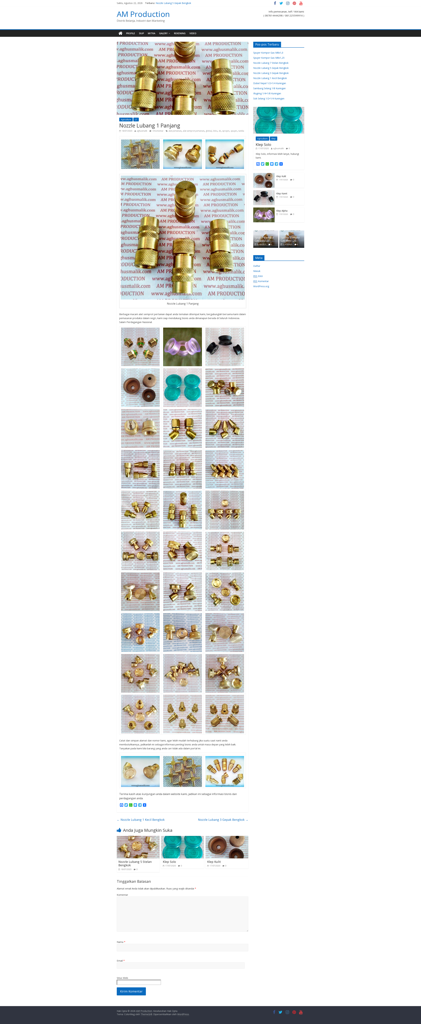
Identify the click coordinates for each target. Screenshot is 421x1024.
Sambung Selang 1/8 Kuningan (269, 88)
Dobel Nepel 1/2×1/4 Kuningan (269, 83)
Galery (163, 33)
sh (220, 130)
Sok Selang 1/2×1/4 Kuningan (268, 98)
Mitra (151, 33)
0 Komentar (157, 130)
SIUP (141, 33)
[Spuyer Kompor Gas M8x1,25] (291, 232)
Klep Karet (281, 193)
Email (121, 960)
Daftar (256, 265)
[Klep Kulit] (227, 838)
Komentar (122, 894)
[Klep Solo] (182, 838)
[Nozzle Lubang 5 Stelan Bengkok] (138, 838)
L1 (136, 119)
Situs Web (122, 977)
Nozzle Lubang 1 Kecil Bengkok (141, 820)
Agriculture (126, 119)
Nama (121, 941)
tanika (241, 130)
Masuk (256, 271)
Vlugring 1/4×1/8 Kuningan (267, 93)
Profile (130, 33)
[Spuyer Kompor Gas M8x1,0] (265, 232)
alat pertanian (175, 130)
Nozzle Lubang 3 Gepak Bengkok (223, 820)
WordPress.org (261, 286)
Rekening (180, 33)
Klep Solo (169, 862)
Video (192, 33)
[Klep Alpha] (264, 209)
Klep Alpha (281, 210)
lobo (215, 130)
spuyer (234, 130)
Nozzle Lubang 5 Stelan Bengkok (135, 863)
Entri (258, 276)
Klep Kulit (214, 862)
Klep (274, 138)
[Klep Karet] (264, 192)
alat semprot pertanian (193, 130)
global (209, 130)
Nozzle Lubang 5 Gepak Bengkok (271, 67)
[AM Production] (120, 33)
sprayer (225, 130)
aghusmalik (142, 130)
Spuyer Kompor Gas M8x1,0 (268, 52)
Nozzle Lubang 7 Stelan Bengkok (173, 3)
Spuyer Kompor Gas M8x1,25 (269, 57)
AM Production (143, 14)
